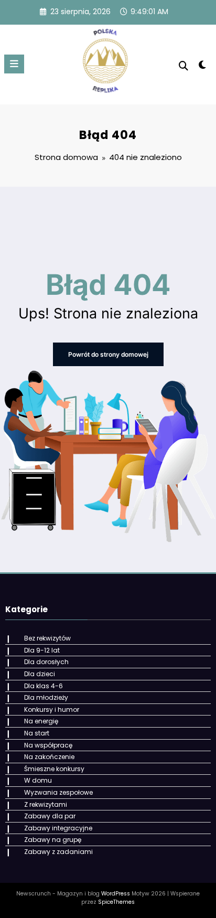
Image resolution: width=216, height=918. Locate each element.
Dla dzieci (39, 673)
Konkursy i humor (51, 709)
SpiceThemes (116, 902)
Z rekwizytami (45, 804)
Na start (36, 733)
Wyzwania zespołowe (58, 792)
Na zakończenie (49, 756)
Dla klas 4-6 (43, 685)
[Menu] (14, 64)
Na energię (41, 721)
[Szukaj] (183, 66)
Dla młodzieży (46, 697)
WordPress (115, 894)
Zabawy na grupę (52, 839)
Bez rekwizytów (47, 638)
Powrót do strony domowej (108, 354)
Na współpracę (48, 745)
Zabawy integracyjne (58, 828)
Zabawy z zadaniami (58, 851)
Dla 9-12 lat (42, 650)
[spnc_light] (202, 67)
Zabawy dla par (49, 816)
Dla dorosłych (46, 661)
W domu (38, 780)
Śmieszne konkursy (54, 768)
